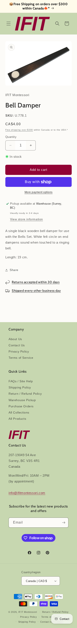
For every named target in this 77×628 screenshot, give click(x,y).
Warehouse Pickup (22, 400)
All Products (17, 418)
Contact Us (17, 345)
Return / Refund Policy (25, 393)
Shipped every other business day (36, 291)
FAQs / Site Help (21, 381)
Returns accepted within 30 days (36, 282)
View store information (26, 219)
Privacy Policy (19, 351)
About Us (15, 339)
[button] (8, 23)
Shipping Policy (20, 387)
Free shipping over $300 (19, 130)
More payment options (39, 192)
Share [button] (14, 270)
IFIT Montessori (27, 612)
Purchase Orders (21, 406)
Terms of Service (21, 357)
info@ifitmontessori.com (27, 493)
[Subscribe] (63, 523)
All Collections (19, 412)
